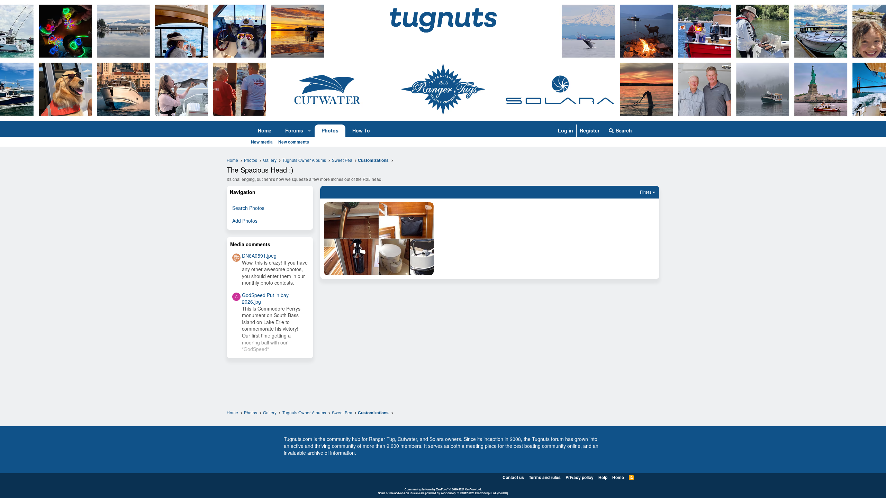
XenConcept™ (450, 493)
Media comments (250, 244)
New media (262, 142)
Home (264, 130)
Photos (330, 130)
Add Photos (244, 220)
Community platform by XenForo (443, 489)
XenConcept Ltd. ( (486, 493)
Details (502, 493)
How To (361, 130)
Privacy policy (580, 477)
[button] (309, 130)
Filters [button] (645, 192)
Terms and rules (545, 477)
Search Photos (248, 207)
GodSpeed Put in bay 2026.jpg (265, 298)
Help (602, 477)
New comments (293, 142)
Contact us (513, 477)
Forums (294, 130)
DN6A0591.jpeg (259, 255)
